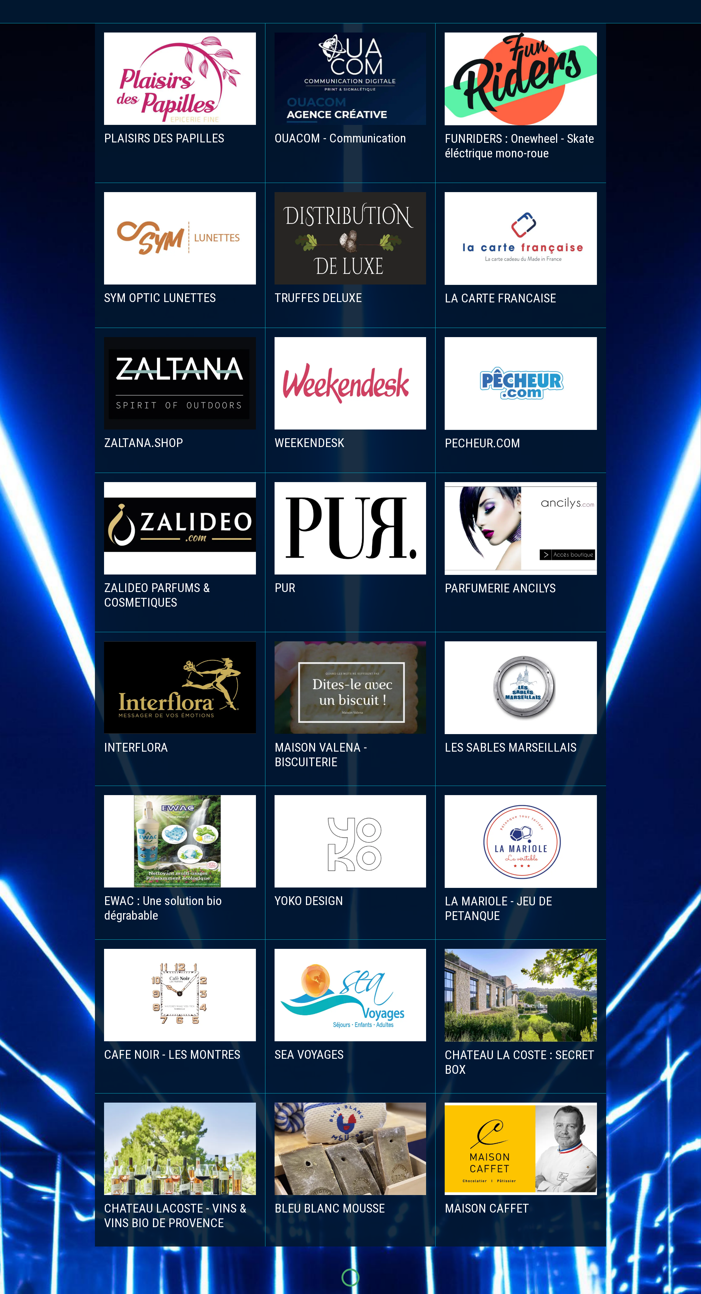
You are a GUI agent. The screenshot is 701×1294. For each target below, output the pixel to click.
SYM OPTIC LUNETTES (160, 297)
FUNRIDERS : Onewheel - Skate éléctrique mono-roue (519, 145)
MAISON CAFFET (487, 1208)
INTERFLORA (136, 747)
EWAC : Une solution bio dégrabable (163, 908)
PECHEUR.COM (482, 443)
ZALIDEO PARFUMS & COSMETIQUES (157, 595)
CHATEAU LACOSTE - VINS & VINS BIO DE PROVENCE (175, 1215)
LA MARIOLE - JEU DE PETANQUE (498, 908)
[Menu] (14, 11)
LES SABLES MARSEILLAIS (510, 747)
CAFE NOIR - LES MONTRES (172, 1054)
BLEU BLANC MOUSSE (330, 1208)
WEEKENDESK (309, 442)
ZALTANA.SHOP (143, 442)
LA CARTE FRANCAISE (500, 298)
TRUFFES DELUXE (318, 297)
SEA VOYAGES (309, 1054)
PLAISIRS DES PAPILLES (164, 138)
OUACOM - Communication (340, 138)
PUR (285, 587)
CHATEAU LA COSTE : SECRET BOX (519, 1062)
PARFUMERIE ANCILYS (500, 588)
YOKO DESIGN (309, 900)
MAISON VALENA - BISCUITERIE (321, 754)
